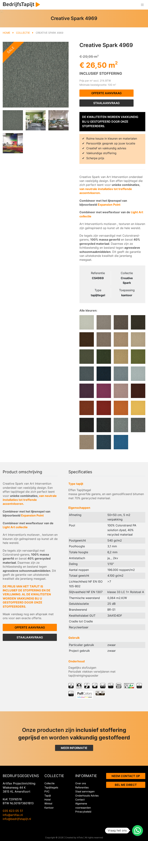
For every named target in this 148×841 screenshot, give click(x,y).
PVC (46, 791)
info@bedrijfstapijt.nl (17, 819)
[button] (137, 830)
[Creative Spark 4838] (86, 339)
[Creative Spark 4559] (121, 373)
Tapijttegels (51, 787)
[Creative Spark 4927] (121, 425)
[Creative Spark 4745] (104, 339)
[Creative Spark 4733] (121, 339)
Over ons (80, 783)
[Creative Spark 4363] (138, 391)
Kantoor (49, 807)
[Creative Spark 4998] (86, 425)
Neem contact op (126, 776)
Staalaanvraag (106, 103)
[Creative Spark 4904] (104, 322)
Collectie (23, 32)
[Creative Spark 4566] (104, 373)
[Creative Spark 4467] (104, 391)
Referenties (82, 787)
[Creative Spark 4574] (104, 442)
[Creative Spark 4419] (121, 391)
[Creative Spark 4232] (121, 408)
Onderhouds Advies (87, 795)
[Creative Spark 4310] (104, 408)
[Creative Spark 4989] (104, 425)
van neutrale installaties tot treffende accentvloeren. (30, 500)
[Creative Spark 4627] (121, 356)
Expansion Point (109, 204)
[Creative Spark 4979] (138, 425)
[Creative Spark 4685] (86, 356)
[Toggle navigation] (142, 5)
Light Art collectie (15, 527)
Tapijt (47, 795)
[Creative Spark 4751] (86, 442)
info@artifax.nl (13, 815)
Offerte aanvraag (106, 93)
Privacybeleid (83, 811)
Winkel (48, 803)
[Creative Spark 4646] (104, 356)
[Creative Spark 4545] (138, 373)
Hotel (47, 799)
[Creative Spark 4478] (86, 391)
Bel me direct (126, 785)
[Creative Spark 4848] (138, 322)
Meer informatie (74, 748)
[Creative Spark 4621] (138, 356)
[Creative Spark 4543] (121, 442)
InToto (80, 837)
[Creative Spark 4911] (86, 322)
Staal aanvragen (85, 791)
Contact (80, 799)
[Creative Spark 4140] (138, 408)
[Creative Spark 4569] (86, 373)
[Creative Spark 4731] (138, 339)
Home (6, 32)
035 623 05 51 (13, 811)
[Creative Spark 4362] (86, 408)
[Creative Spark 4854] (121, 322)
